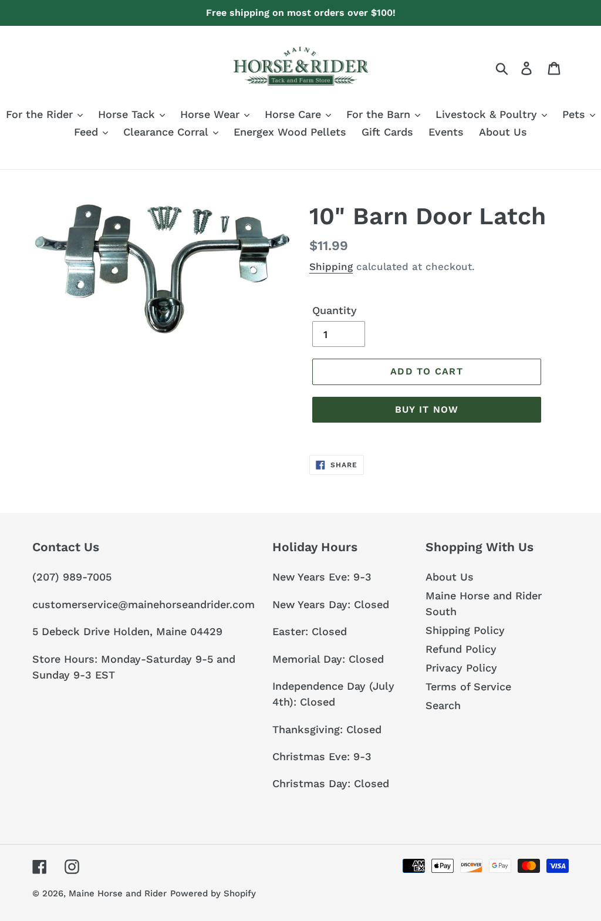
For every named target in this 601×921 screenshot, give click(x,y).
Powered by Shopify (213, 893)
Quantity (334, 310)
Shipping (331, 266)
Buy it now (427, 409)
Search (443, 705)
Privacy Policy (461, 668)
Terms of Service (468, 686)
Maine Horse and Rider (118, 893)
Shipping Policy (465, 630)
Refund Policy (461, 649)
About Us (450, 577)
